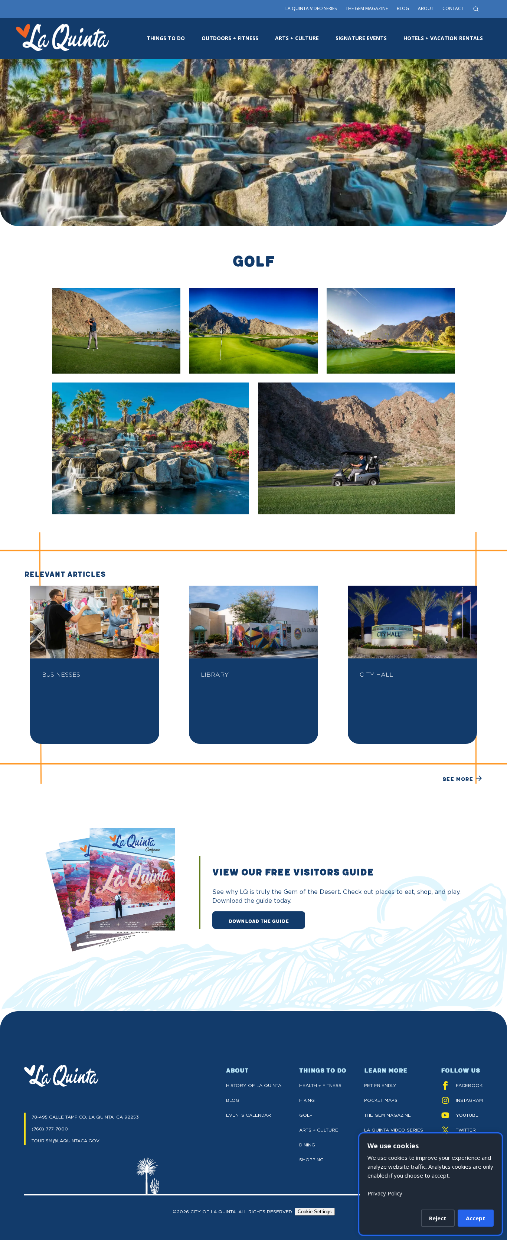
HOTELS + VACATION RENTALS (443, 38)
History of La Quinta (253, 1085)
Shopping (311, 1159)
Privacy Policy (384, 1193)
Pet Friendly (380, 1085)
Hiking (307, 1100)
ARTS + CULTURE (297, 38)
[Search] (475, 9)
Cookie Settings (315, 1211)
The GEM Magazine (387, 1115)
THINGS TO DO (166, 38)
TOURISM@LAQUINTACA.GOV (65, 1140)
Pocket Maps (381, 1100)
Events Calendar (248, 1115)
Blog (403, 8)
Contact (453, 8)
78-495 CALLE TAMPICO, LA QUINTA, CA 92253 (85, 1117)
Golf (306, 1115)
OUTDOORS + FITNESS (230, 38)
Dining (307, 1145)
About (426, 8)
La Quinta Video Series (311, 8)
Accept (475, 1218)
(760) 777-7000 (50, 1129)
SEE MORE (457, 778)
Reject (438, 1218)
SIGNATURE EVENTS (361, 38)
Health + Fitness (320, 1085)
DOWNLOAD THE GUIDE (259, 921)
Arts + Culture (318, 1130)
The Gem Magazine (367, 8)
